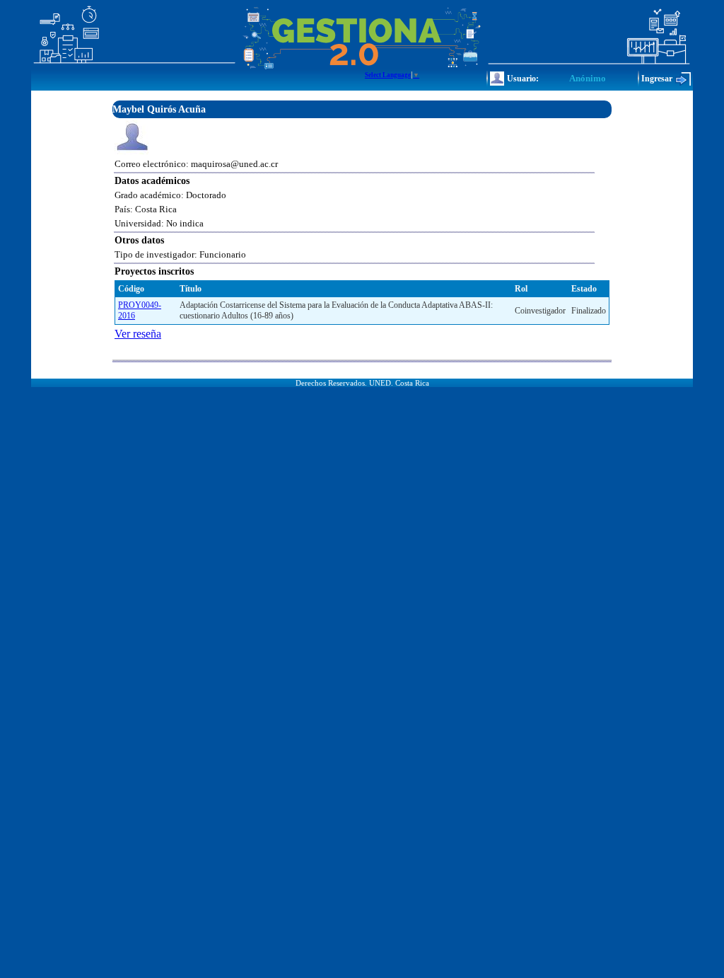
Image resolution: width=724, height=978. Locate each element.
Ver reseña (138, 334)
